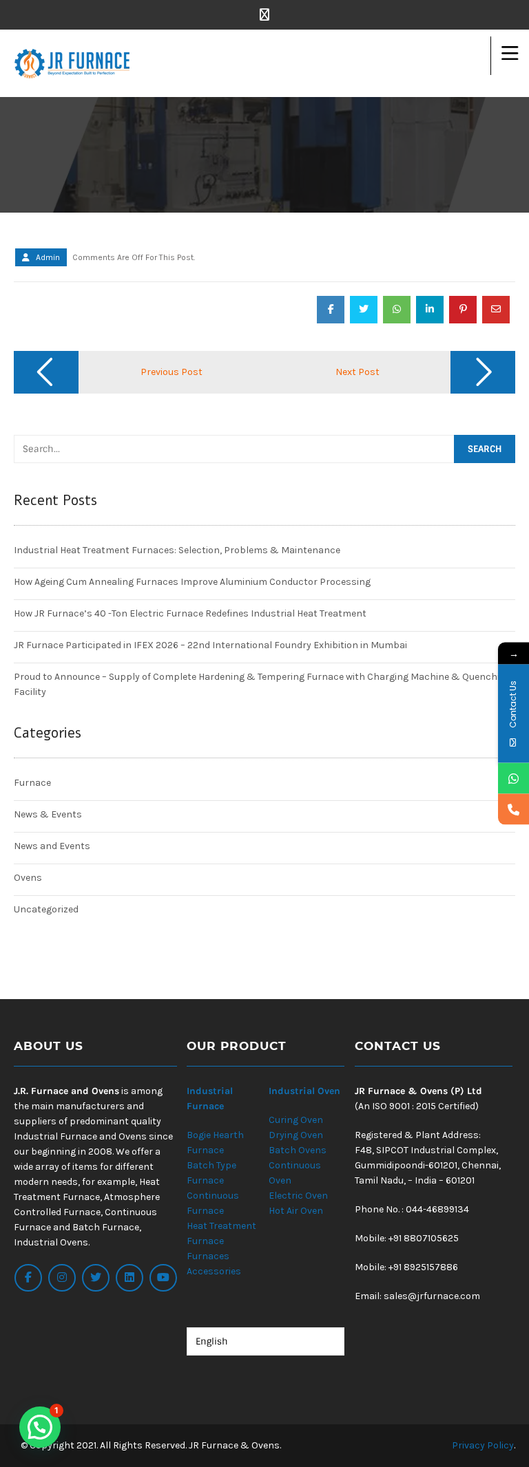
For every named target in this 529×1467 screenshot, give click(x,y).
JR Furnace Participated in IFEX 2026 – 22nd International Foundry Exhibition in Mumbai (210, 645)
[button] (40, 1427)
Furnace (32, 783)
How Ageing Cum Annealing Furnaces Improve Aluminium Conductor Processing (192, 582)
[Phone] (513, 809)
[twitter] (96, 1278)
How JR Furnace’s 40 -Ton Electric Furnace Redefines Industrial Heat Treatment (190, 613)
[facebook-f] (28, 1278)
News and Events (52, 846)
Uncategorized (46, 909)
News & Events (48, 814)
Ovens (28, 878)
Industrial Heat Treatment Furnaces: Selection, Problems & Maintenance (177, 550)
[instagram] (62, 1278)
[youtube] (163, 1278)
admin (48, 257)
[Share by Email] (496, 309)
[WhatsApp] (513, 778)
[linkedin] (129, 1278)
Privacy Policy (483, 1445)
